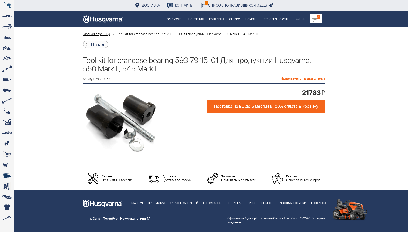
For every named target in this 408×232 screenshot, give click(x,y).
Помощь (251, 19)
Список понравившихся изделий (239, 4)
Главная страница (96, 34)
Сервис (234, 19)
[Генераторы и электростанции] (7, 154)
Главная (137, 203)
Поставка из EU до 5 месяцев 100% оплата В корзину (266, 106)
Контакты (184, 5)
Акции (300, 19)
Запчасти (174, 19)
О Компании (212, 203)
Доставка (151, 5)
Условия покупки (277, 19)
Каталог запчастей (184, 203)
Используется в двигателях (302, 78)
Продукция (195, 19)
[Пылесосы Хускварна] (7, 186)
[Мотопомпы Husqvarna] (7, 175)
